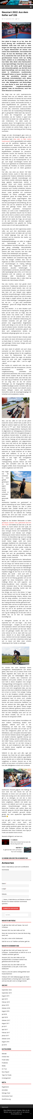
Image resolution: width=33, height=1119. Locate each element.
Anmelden (5, 1090)
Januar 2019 (5, 1005)
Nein (11, 1116)
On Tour (4, 1069)
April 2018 (5, 1017)
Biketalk (4, 1053)
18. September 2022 (8, 19)
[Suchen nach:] (16, 914)
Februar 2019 (6, 1002)
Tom (18, 19)
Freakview (5, 1063)
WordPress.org (6, 1099)
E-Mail (4, 889)
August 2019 (5, 996)
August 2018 (5, 1011)
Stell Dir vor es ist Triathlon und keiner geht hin (16, 941)
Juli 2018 (4, 1014)
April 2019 (5, 999)
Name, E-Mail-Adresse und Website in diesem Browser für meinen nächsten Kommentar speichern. (16, 901)
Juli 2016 (4, 1045)
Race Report (5, 1072)
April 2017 (5, 1029)
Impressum (5, 1107)
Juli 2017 (4, 1026)
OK (8, 1116)
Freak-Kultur (5, 1060)
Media (4, 1066)
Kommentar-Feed (7, 1096)
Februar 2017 (6, 1032)
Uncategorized (6, 1078)
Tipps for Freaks (6, 1075)
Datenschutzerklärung (19, 1116)
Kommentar (5, 870)
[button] (30, 7)
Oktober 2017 (6, 1020)
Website (4, 894)
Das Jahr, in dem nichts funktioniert (12, 938)
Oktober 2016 (6, 1039)
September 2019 (7, 993)
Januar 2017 (5, 1035)
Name (4, 883)
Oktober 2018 (6, 1008)
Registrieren (5, 1087)
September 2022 (7, 990)
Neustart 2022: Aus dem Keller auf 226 (13, 930)
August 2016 (5, 1042)
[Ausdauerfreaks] (16, 4)
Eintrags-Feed (6, 1093)
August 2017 (5, 1023)
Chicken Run (5, 1057)
